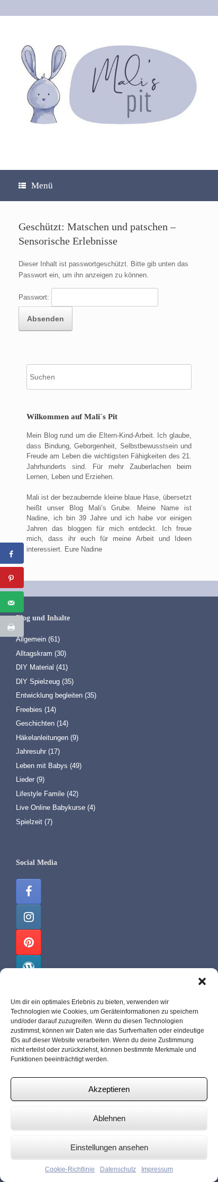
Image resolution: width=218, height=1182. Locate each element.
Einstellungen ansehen (109, 1147)
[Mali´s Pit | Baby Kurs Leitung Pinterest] (28, 942)
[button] (202, 981)
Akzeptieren (109, 1089)
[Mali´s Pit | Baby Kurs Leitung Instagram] (28, 917)
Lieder (25, 779)
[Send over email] (12, 601)
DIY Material (35, 667)
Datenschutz (118, 1169)
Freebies (29, 710)
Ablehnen (109, 1118)
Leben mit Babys (42, 766)
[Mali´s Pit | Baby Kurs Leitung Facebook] (28, 891)
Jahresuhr (31, 751)
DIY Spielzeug (38, 681)
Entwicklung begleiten (49, 695)
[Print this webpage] (12, 626)
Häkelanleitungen (42, 738)
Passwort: (35, 297)
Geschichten (35, 723)
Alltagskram (34, 653)
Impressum (157, 1169)
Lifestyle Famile (40, 794)
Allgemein (31, 639)
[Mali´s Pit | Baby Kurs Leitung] (109, 84)
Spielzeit (29, 822)
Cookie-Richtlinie (70, 1169)
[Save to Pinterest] (12, 577)
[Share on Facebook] (12, 553)
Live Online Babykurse (50, 807)
